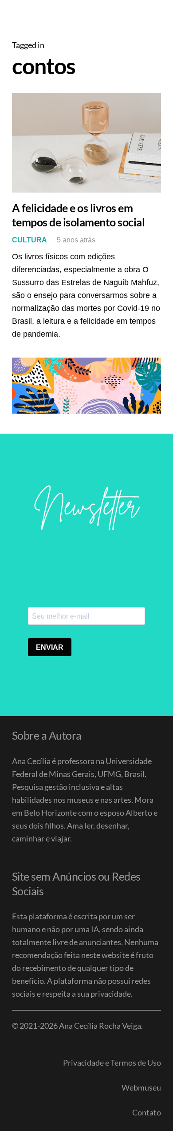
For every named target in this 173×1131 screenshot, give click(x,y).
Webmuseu (141, 1087)
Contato (146, 1112)
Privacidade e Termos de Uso (112, 1062)
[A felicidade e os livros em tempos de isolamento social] (86, 143)
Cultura (29, 240)
